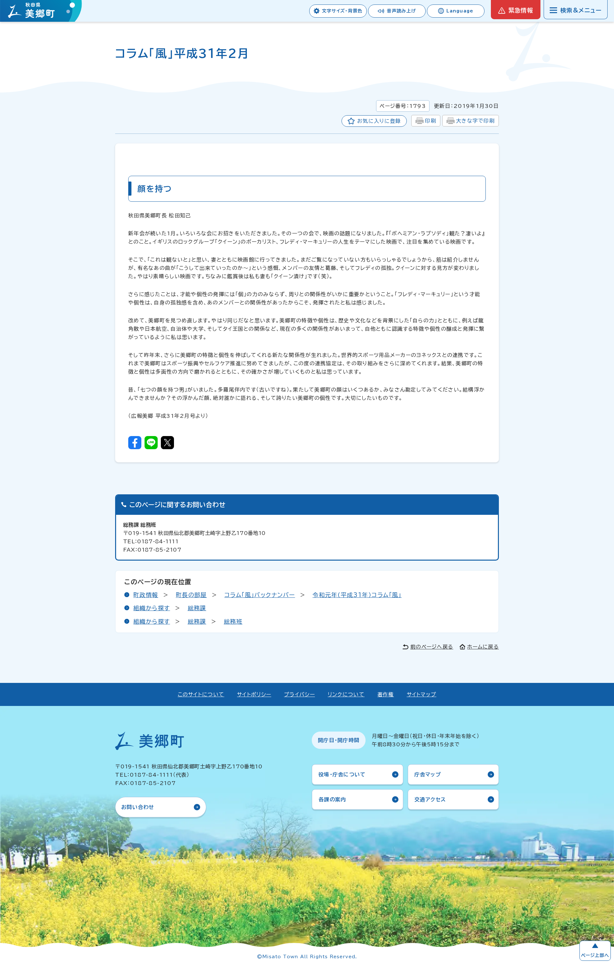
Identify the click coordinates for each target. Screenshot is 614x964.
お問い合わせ (137, 807)
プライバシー (299, 694)
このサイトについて (201, 694)
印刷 (430, 120)
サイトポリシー (254, 694)
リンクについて (346, 694)
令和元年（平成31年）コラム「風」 (356, 595)
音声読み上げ (401, 11)
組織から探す (151, 608)
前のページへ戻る (431, 646)
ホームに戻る (483, 646)
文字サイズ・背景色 (342, 11)
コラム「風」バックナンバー (259, 595)
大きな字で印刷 (475, 120)
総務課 (197, 608)
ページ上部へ (595, 955)
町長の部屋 (191, 595)
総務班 (233, 621)
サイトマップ (422, 694)
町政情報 (145, 595)
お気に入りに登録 (379, 121)
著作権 (385, 694)
